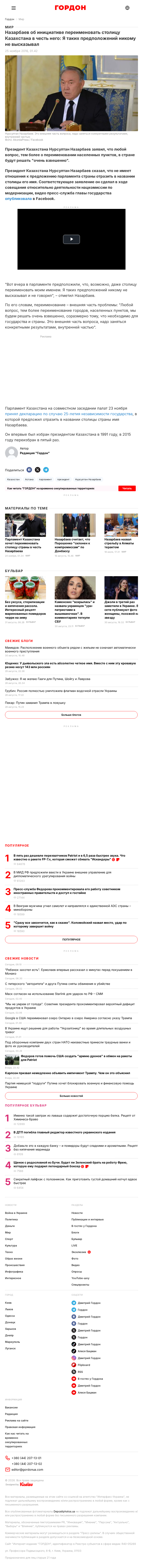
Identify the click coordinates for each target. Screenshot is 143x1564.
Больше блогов (71, 714)
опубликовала (18, 198)
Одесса (10, 1315)
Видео (76, 1265)
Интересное (13, 1278)
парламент (45, 479)
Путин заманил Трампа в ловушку (35, 703)
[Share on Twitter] (37, 470)
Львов (9, 1309)
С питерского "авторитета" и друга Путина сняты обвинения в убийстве (58, 984)
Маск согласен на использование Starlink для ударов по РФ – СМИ (54, 994)
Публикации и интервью (88, 1219)
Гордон (9, 19)
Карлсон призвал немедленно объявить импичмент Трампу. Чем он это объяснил (68, 1073)
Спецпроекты (80, 1284)
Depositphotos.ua (64, 1511)
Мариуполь (12, 1341)
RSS (80, 1371)
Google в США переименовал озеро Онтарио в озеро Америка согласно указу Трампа (69, 1018)
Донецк (10, 1322)
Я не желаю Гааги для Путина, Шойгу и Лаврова (48, 679)
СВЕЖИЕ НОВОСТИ (22, 958)
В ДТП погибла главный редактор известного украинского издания (65, 1132)
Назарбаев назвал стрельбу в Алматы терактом (119, 543)
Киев (8, 1302)
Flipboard (84, 1364)
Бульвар (14, 571)
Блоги (75, 1232)
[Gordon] (70, 8)
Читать (127, 488)
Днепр (9, 1335)
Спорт (9, 1239)
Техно (9, 1252)
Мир (21, 19)
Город (9, 1294)
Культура (11, 1245)
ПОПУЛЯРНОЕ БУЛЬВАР (26, 1105)
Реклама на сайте (16, 1420)
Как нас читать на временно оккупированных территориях (17, 1440)
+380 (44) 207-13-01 (26, 1458)
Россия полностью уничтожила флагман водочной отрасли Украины (61, 691)
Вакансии (11, 1407)
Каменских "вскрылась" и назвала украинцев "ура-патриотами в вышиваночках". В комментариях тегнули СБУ (75, 611)
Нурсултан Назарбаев (88, 479)
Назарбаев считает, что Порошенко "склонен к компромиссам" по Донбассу (72, 545)
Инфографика (14, 1271)
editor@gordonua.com (27, 1469)
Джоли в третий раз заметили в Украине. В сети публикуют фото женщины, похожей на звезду (121, 609)
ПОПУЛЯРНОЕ (17, 845)
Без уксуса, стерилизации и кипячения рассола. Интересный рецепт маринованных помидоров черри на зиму (25, 609)
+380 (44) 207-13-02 (27, 1464)
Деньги (10, 1225)
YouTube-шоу (80, 1278)
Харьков (10, 1328)
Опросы (77, 1271)
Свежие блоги (19, 641)
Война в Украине (16, 1212)
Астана (29, 479)
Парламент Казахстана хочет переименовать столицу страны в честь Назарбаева (23, 545)
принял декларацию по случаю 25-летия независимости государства (69, 414)
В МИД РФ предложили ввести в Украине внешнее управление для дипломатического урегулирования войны (62, 874)
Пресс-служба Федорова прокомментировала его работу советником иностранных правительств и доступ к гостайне (67, 891)
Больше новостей (71, 1095)
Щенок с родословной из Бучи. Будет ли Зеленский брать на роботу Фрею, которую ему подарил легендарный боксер (70, 1164)
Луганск (10, 1348)
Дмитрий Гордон (89, 1302)
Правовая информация (20, 1427)
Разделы (77, 1205)
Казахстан (13, 479)
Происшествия (15, 1265)
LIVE (74, 1245)
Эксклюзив (79, 1252)
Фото (75, 1258)
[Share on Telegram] (46, 470)
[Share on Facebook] (29, 470)
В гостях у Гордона (84, 1225)
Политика (11, 1219)
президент (63, 479)
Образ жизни (13, 1258)
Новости (10, 1205)
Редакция (11, 1413)
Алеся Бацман (87, 1351)
